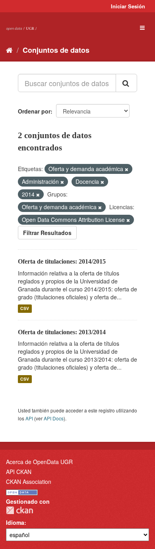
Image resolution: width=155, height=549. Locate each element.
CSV (24, 309)
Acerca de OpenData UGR (39, 462)
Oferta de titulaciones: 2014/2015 (62, 261)
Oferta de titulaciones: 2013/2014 (62, 332)
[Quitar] (126, 169)
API (29, 418)
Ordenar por (34, 111)
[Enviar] (126, 83)
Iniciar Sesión (128, 6)
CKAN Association (28, 481)
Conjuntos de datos (56, 50)
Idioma (15, 522)
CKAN (19, 510)
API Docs (54, 418)
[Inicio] (9, 49)
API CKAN (18, 472)
